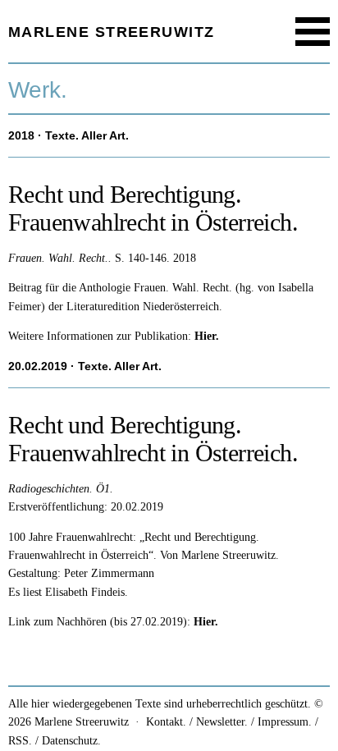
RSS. (20, 741)
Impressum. (285, 722)
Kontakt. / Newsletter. (197, 722)
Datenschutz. (71, 741)
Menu (313, 31)
